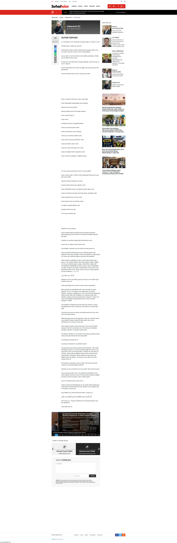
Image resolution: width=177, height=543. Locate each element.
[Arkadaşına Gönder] (55, 56)
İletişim (86, 535)
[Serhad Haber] (60, 6)
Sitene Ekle (74, 1)
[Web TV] (121, 1)
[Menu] (109, 6)
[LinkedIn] (55, 51)
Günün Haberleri (63, 1)
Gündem (74, 6)
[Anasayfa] (52, 1)
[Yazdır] (55, 59)
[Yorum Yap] (55, 62)
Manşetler (57, 1)
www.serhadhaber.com (5, 542)
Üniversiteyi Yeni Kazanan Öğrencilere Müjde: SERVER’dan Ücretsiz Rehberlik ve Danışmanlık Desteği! (87, 12)
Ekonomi (92, 6)
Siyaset (80, 6)
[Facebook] (55, 46)
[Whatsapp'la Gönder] (55, 54)
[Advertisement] (80, 86)
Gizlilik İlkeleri (93, 535)
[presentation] (56, 12)
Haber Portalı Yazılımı (58, 539)
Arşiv (70, 1)
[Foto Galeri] (124, 1)
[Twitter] (55, 49)
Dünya (86, 6)
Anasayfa (76, 535)
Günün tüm (120, 12)
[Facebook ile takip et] (117, 535)
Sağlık (98, 6)
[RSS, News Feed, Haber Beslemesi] (123, 535)
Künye (81, 535)
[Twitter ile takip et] (120, 535)
